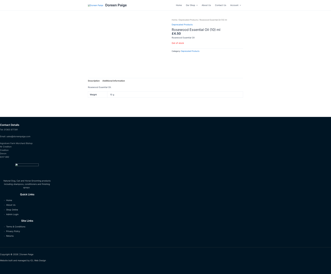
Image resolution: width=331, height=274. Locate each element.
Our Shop (190, 5)
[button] (196, 5)
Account (234, 5)
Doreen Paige (116, 5)
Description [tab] (94, 80)
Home (179, 5)
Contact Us (220, 5)
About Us (206, 5)
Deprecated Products (188, 20)
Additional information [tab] (113, 80)
